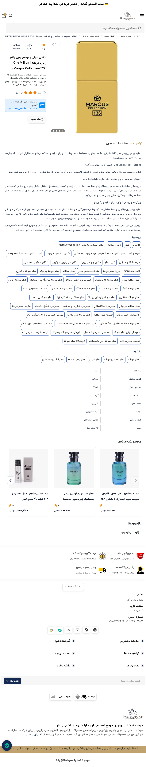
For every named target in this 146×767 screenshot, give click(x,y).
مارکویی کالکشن (29, 47)
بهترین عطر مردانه (21, 306)
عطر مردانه (69, 271)
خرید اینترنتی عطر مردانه (127, 332)
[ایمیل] (77, 630)
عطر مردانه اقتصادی (104, 306)
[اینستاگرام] (95, 630)
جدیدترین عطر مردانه (128, 315)
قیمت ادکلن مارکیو (129, 262)
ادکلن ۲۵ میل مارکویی (58, 253)
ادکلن (136, 245)
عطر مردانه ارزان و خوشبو (76, 306)
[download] (60, 696)
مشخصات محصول (117, 143)
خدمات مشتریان (129, 641)
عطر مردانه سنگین (129, 297)
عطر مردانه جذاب (108, 288)
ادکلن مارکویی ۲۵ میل (35, 262)
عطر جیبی (109, 36)
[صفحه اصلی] (138, 36)
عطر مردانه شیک (130, 288)
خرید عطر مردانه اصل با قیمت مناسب (76, 323)
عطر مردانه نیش (131, 280)
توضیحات (136, 143)
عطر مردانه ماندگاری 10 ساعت (46, 280)
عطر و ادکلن (126, 36)
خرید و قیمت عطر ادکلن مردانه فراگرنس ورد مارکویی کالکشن (107, 253)
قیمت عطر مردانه (103, 315)
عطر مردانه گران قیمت (47, 306)
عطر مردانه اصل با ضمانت (103, 341)
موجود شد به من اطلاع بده (73, 760)
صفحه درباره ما (61, 653)
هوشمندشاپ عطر (88, 271)
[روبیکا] (51, 630)
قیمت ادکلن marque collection (24, 253)
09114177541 (116, 621)
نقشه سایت (63, 666)
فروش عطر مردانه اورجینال (66, 332)
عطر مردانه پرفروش (61, 288)
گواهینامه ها (131, 653)
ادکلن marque (132, 271)
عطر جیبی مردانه (91, 36)
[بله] (60, 630)
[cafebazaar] (85, 696)
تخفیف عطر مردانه (130, 341)
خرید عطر (110, 262)
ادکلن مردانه (114, 245)
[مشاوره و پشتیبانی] (7, 745)
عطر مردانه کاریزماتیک (106, 280)
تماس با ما (133, 666)
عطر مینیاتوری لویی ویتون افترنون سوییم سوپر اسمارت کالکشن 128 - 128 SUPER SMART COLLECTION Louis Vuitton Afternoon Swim (120, 495)
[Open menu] (141, 15)
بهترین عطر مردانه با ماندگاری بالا (45, 315)
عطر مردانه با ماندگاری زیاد (70, 297)
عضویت (14, 681)
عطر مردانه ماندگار (85, 288)
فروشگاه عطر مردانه (74, 341)
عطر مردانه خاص (17, 280)
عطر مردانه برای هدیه (78, 315)
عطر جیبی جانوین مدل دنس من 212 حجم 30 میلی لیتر (29, 495)
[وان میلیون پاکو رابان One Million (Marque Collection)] (73, 715)
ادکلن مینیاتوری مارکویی (65, 262)
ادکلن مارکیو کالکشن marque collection (81, 245)
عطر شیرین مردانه (114, 359)
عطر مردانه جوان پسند (35, 288)
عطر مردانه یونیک (49, 271)
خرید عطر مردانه (111, 271)
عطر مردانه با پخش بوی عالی (36, 323)
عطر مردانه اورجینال (129, 306)
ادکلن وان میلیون (91, 262)
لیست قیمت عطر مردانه (35, 332)
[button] (10, 480)
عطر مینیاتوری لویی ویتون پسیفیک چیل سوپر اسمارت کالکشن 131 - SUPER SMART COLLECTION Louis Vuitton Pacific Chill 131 (76, 495)
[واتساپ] (86, 630)
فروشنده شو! (62, 641)
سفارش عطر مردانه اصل (97, 332)
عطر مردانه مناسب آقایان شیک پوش (120, 323)
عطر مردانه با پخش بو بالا (101, 297)
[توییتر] (68, 630)
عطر (127, 245)
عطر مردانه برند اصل (41, 297)
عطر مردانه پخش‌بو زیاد (78, 280)
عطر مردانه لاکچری (26, 271)
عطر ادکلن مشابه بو (53, 359)
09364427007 (134, 621)
